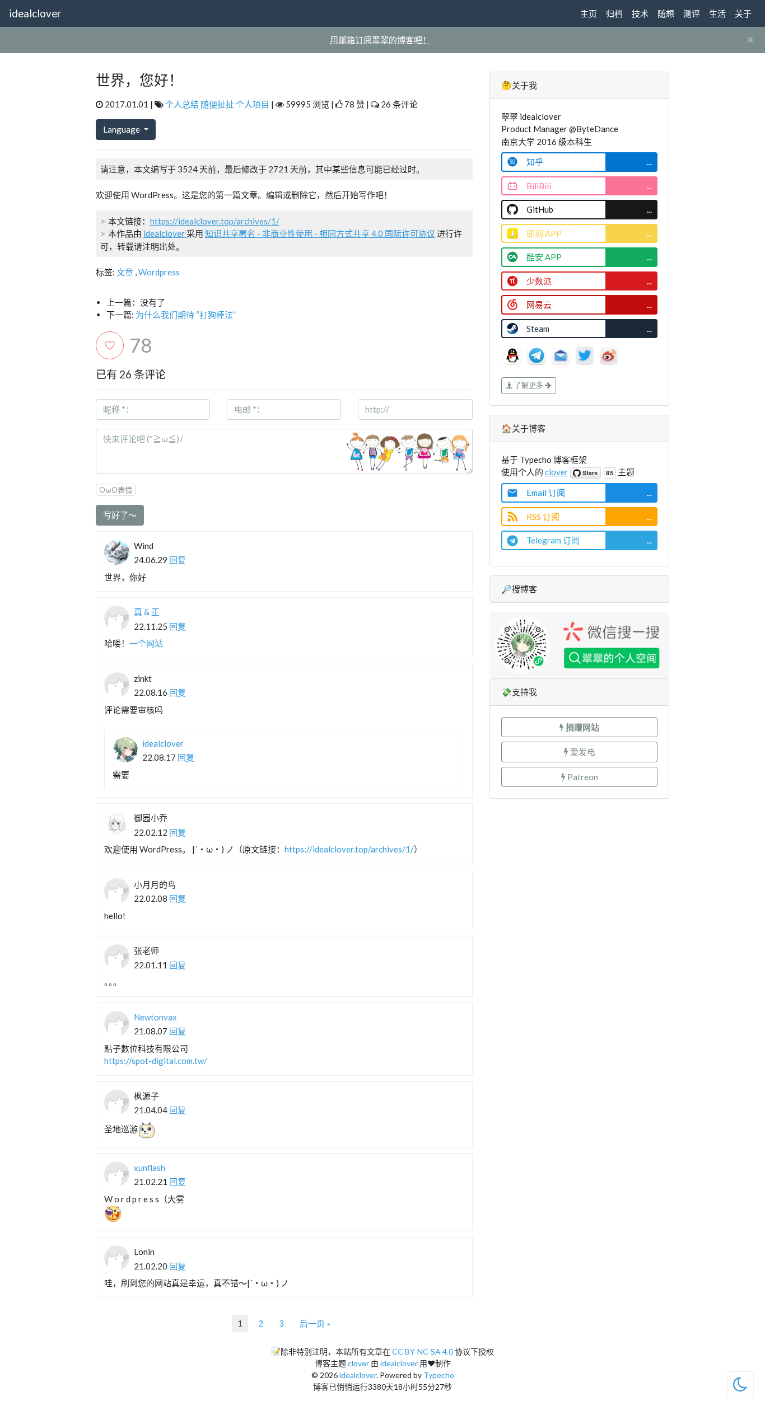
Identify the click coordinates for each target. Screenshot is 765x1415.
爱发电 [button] (581, 752)
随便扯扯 (217, 104)
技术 (640, 13)
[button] (579, 727)
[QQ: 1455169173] (513, 354)
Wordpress (159, 272)
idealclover (35, 13)
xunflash (149, 1168)
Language (122, 129)
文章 (124, 272)
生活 (717, 13)
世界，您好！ (139, 80)
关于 (743, 13)
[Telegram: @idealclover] (537, 354)
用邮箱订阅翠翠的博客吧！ (380, 40)
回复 (177, 560)
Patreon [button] (582, 777)
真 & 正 (147, 612)
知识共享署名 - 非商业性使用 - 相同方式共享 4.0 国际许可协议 (320, 233)
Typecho (438, 1375)
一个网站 (146, 643)
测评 (691, 13)
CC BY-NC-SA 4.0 (422, 1351)
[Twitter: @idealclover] (585, 354)
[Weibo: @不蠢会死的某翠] (609, 354)
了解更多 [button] (528, 385)
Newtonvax (155, 1017)
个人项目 (252, 104)
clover (556, 472)
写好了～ (120, 515)
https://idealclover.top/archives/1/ (214, 221)
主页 (588, 13)
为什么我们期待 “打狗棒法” (186, 315)
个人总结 (182, 104)
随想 (665, 13)
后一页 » (315, 1323)
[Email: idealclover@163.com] (561, 354)
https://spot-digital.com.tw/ (155, 1061)
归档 (614, 13)
